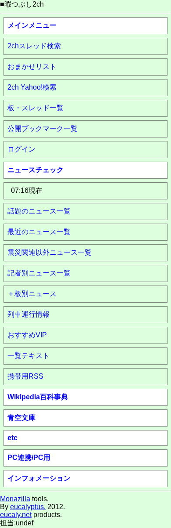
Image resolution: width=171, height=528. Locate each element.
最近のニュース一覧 (39, 231)
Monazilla (15, 499)
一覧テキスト (28, 355)
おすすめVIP (27, 335)
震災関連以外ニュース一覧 (49, 252)
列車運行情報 (28, 314)
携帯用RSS (25, 376)
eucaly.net (16, 514)
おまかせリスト (32, 66)
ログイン (21, 149)
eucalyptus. (28, 506)
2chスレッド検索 (34, 46)
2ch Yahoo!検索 (32, 87)
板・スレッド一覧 (35, 108)
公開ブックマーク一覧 (42, 128)
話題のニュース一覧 (39, 211)
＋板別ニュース (32, 293)
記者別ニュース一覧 (39, 273)
